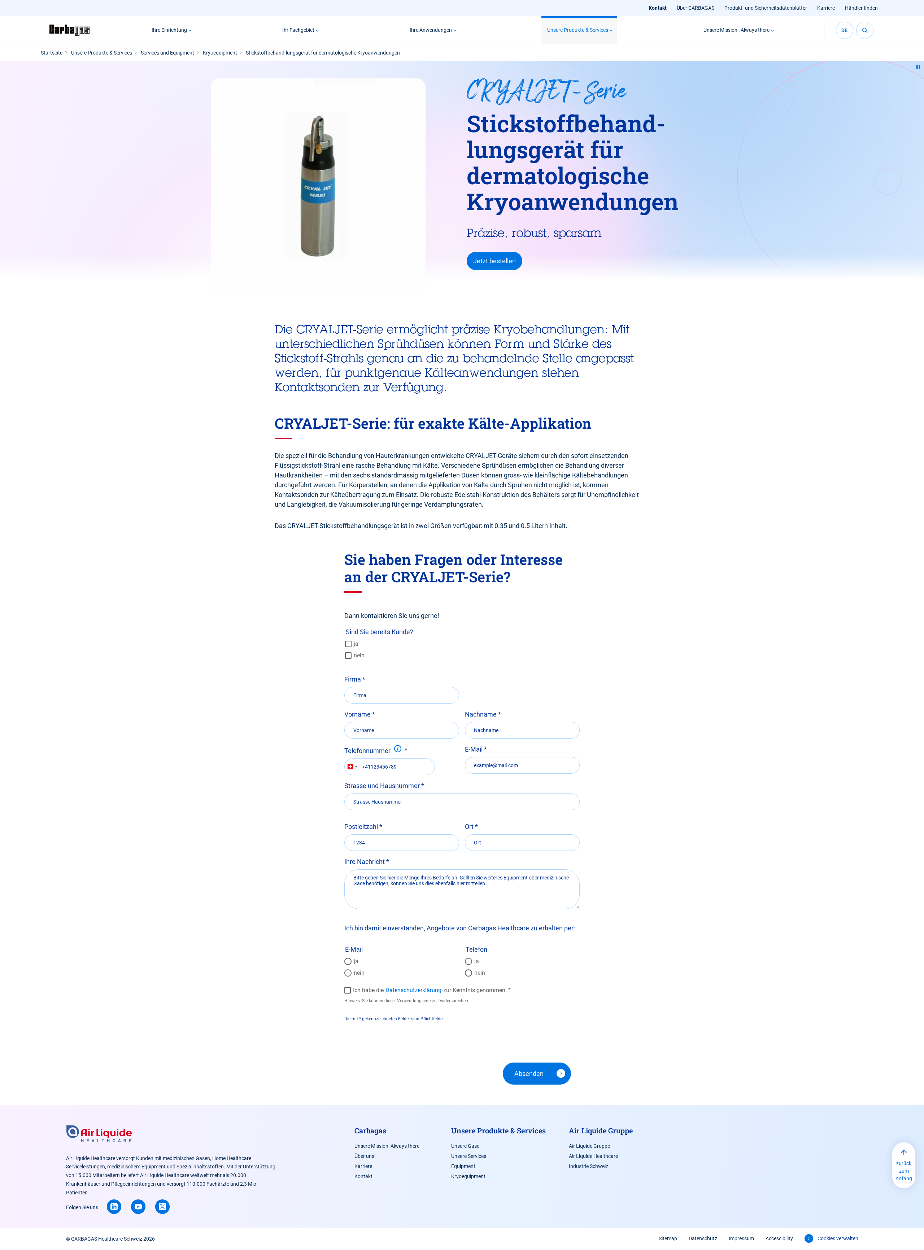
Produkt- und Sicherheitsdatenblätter (765, 8)
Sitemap (668, 1238)
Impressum (741, 1238)
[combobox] (352, 767)
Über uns (364, 1156)
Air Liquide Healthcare (593, 1156)
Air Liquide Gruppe (589, 1146)
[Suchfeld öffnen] (864, 30)
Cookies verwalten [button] (838, 1238)
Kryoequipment (468, 1176)
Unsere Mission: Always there (386, 1146)
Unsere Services (468, 1156)
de (844, 30)
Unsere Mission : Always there (736, 30)
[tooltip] (397, 748)
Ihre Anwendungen (431, 30)
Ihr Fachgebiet (298, 30)
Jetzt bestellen (494, 261)
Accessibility (779, 1238)
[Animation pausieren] (918, 67)
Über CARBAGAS (695, 8)
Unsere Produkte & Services (577, 30)
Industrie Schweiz (588, 1166)
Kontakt (658, 8)
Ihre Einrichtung (169, 30)
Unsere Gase (465, 1146)
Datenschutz (703, 1238)
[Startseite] (71, 30)
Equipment (463, 1166)
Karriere (826, 8)
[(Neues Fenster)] (114, 1206)
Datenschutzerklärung (413, 990)
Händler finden (861, 8)
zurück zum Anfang (903, 1170)
